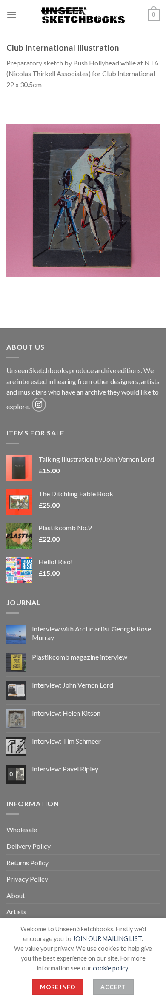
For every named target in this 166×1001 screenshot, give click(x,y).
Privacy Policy (27, 879)
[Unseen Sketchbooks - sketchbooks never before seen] (83, 15)
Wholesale (21, 829)
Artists (16, 911)
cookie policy (110, 968)
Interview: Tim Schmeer (66, 741)
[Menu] (11, 14)
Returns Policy (27, 863)
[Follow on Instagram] (39, 405)
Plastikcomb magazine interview (79, 657)
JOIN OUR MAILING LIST (107, 938)
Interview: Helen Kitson (66, 713)
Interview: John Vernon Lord (72, 685)
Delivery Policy (28, 846)
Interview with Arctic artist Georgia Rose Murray (91, 633)
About (15, 895)
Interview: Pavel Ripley (65, 769)
